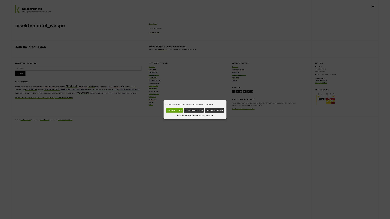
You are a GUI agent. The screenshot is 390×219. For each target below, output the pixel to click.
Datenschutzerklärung (184, 115)
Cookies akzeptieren (174, 110)
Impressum (209, 115)
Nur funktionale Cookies (194, 110)
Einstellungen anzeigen (214, 110)
